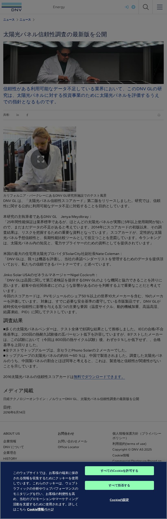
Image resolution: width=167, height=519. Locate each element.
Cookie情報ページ (40, 509)
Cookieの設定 (119, 500)
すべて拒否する (119, 485)
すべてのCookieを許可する (119, 471)
